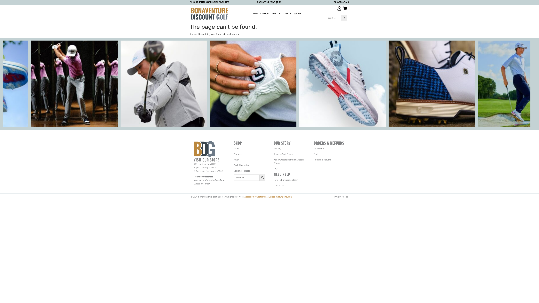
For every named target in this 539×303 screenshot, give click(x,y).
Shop (286, 13)
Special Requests (242, 170)
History (277, 148)
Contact (297, 13)
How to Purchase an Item (286, 179)
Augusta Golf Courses (284, 154)
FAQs (276, 168)
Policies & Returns (322, 159)
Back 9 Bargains (241, 165)
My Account (319, 148)
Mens (236, 148)
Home (255, 13)
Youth (236, 159)
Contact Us (279, 185)
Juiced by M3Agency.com (280, 196)
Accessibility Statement (256, 196)
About (274, 13)
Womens (238, 154)
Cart (316, 154)
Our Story (264, 13)
